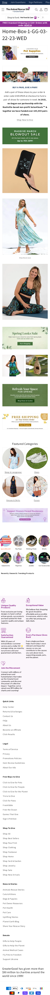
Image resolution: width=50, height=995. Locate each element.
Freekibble (8, 805)
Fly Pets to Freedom (12, 954)
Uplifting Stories (10, 917)
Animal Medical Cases (13, 950)
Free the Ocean (10, 809)
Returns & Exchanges (12, 711)
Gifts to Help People (12, 941)
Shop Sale (7, 870)
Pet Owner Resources (13, 903)
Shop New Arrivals (11, 874)
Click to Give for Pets (12, 782)
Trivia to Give (9, 796)
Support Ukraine (10, 959)
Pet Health (8, 907)
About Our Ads (9, 767)
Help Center (8, 707)
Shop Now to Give (25, 119)
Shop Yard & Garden (12, 861)
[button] (36, 9)
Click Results (9, 734)
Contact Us (8, 716)
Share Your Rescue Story (14, 926)
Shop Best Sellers (11, 838)
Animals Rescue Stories (13, 889)
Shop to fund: (20, 17)
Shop (4, 2)
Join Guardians (18, 2)
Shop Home (8, 856)
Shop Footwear (10, 852)
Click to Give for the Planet (15, 791)
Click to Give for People (14, 787)
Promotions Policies (12, 758)
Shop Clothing (9, 847)
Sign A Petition (10, 818)
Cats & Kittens (9, 894)
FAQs (5, 720)
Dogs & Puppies (10, 898)
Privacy (6, 753)
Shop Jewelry (9, 865)
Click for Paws (9, 800)
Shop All (6, 833)
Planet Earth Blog (11, 921)
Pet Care (7, 912)
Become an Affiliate (12, 729)
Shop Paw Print (10, 843)
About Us (7, 725)
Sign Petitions (35, 2)
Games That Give (10, 814)
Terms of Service (10, 749)
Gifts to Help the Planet (14, 945)
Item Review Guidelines (14, 763)
